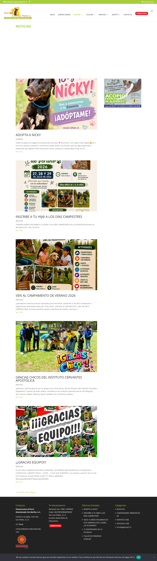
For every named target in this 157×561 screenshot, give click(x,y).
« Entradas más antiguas (26, 492)
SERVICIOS (102, 15)
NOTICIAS (77, 15)
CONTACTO (128, 15)
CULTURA (89, 15)
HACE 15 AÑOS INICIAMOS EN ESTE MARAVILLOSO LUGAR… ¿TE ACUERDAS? (96, 523)
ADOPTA (115, 15)
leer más (19, 151)
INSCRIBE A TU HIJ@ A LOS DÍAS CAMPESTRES (49, 216)
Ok (138, 557)
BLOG (119, 509)
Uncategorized (123, 527)
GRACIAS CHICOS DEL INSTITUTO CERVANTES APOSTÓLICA (49, 379)
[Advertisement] (78, 57)
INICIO (52, 15)
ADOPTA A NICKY (28, 135)
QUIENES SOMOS (64, 15)
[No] (154, 557)
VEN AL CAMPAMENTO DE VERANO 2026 (46, 295)
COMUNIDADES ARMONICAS (128, 513)
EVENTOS (120, 520)
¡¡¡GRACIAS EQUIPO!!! (31, 462)
